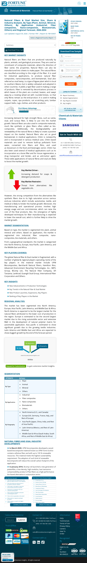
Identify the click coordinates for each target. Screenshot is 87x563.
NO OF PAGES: (76, 36)
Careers (63, 529)
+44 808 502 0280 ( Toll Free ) (71, 145)
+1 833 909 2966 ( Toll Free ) (72, 143)
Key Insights (67, 103)
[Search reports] (79, 3)
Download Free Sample (15, 50)
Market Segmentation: (70, 98)
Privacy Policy (65, 526)
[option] (70, 122)
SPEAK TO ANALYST (45, 505)
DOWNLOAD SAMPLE (20, 505)
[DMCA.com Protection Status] (12, 530)
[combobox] (62, 65)
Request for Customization (15, 366)
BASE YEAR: (75, 26)
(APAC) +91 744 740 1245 (71, 148)
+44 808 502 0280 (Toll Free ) (47, 521)
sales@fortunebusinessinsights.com (70, 155)
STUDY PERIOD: (76, 21)
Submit (71, 84)
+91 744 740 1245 (45, 524)
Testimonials (64, 521)
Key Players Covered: (70, 101)
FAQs (62, 518)
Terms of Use (65, 523)
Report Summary (68, 95)
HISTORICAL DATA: (77, 31)
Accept (7, 560)
